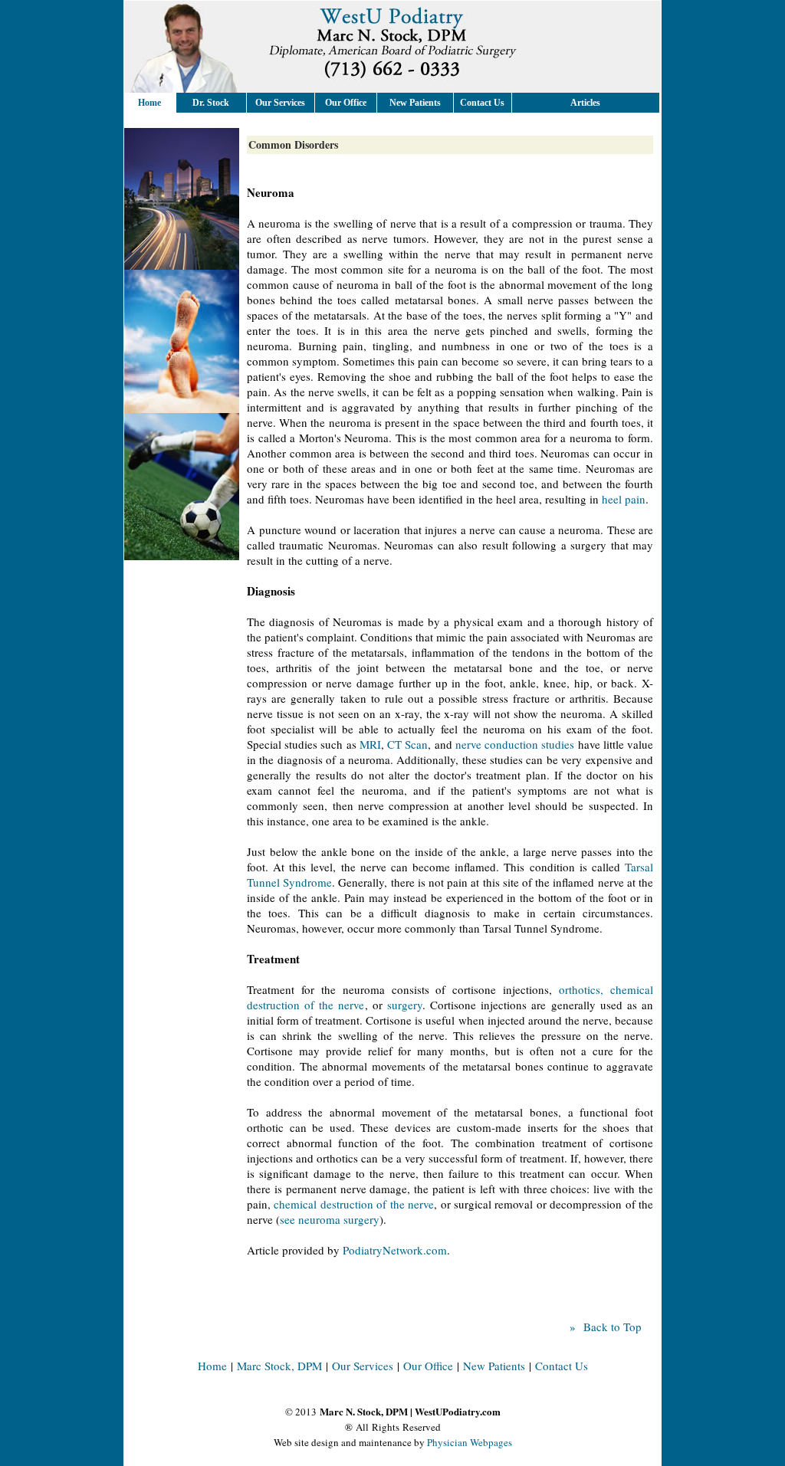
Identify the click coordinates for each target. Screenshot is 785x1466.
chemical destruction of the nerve (354, 1204)
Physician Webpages (469, 1442)
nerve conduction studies (514, 744)
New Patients (494, 1365)
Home (149, 102)
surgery (404, 1004)
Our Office (428, 1365)
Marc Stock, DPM (279, 1365)
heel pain (623, 499)
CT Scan (407, 744)
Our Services (362, 1365)
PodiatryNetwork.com (395, 1250)
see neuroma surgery (329, 1219)
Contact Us (561, 1365)
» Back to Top (606, 1326)
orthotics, (581, 989)
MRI (370, 744)
